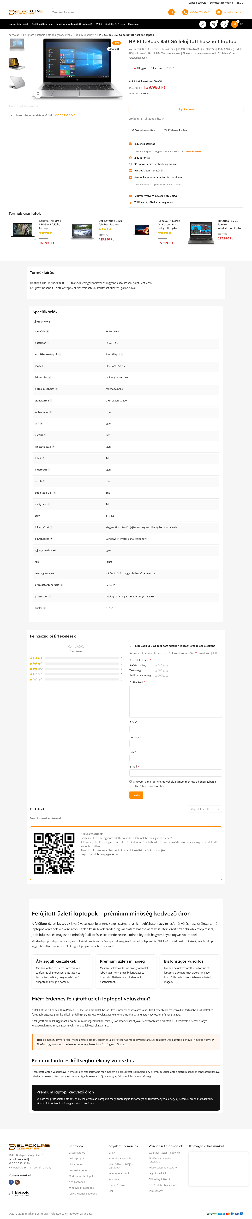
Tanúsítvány (156, 1190)
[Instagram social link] (17, 1182)
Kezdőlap (14, 34)
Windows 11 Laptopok (81, 1187)
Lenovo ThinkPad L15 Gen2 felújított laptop (50, 224)
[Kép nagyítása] (38, 93)
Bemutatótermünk (221, 2)
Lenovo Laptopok (78, 1170)
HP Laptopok (76, 1164)
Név (132, 752)
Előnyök (134, 722)
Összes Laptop (77, 1152)
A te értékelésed (140, 660)
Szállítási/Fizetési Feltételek (164, 1152)
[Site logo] (26, 12)
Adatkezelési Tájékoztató (163, 1167)
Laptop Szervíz (197, 2)
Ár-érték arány (138, 665)
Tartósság (135, 670)
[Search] (171, 12)
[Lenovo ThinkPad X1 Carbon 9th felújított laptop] (142, 229)
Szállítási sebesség (140, 675)
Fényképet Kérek (186, 109)
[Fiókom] (202, 24)
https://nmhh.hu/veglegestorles (99, 854)
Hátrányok (135, 737)
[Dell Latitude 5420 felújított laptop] (82, 234)
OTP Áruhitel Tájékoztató (163, 1185)
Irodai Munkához (84, 34)
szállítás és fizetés (192, 151)
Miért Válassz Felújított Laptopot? (122, 1166)
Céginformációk (157, 1173)
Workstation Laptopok (81, 1176)
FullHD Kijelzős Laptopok (83, 1193)
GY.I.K (112, 1152)
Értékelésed (137, 682)
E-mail (134, 766)
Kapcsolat (114, 1179)
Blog (111, 1190)
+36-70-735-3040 (199, 12)
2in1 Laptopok (77, 1182)
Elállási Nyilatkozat (159, 1179)
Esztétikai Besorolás (120, 1158)
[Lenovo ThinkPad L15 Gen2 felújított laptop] (23, 230)
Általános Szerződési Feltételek (160, 1160)
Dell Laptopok (76, 1158)
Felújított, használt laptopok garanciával (46, 34)
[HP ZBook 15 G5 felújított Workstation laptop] (201, 234)
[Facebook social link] (11, 1182)
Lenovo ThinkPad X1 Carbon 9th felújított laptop (169, 224)
